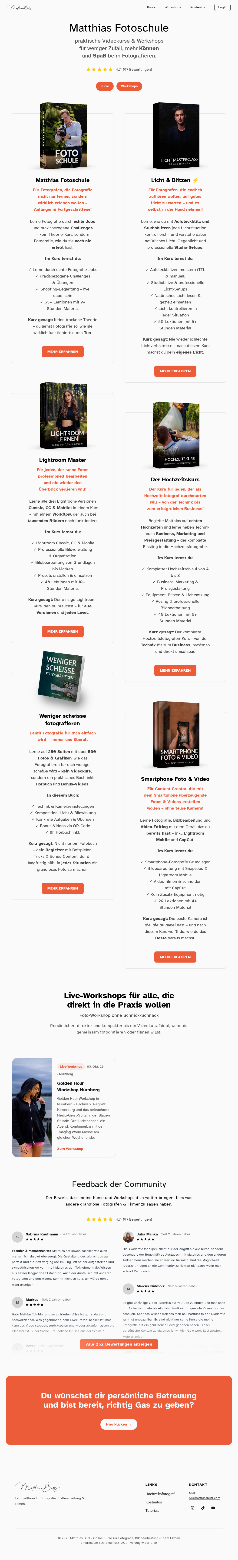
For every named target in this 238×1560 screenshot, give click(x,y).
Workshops (173, 7)
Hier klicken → (119, 1424)
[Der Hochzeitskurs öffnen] (175, 434)
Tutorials (152, 1510)
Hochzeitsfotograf (160, 1494)
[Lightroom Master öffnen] (62, 414)
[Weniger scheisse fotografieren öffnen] (62, 682)
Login (222, 7)
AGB (124, 1543)
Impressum (89, 1543)
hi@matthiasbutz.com (204, 1498)
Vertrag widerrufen (143, 1543)
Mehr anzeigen (22, 1285)
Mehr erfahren (62, 351)
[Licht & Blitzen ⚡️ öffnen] (175, 134)
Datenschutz (110, 1543)
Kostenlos (197, 7)
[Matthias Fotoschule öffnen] (62, 134)
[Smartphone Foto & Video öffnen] (175, 733)
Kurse (151, 7)
